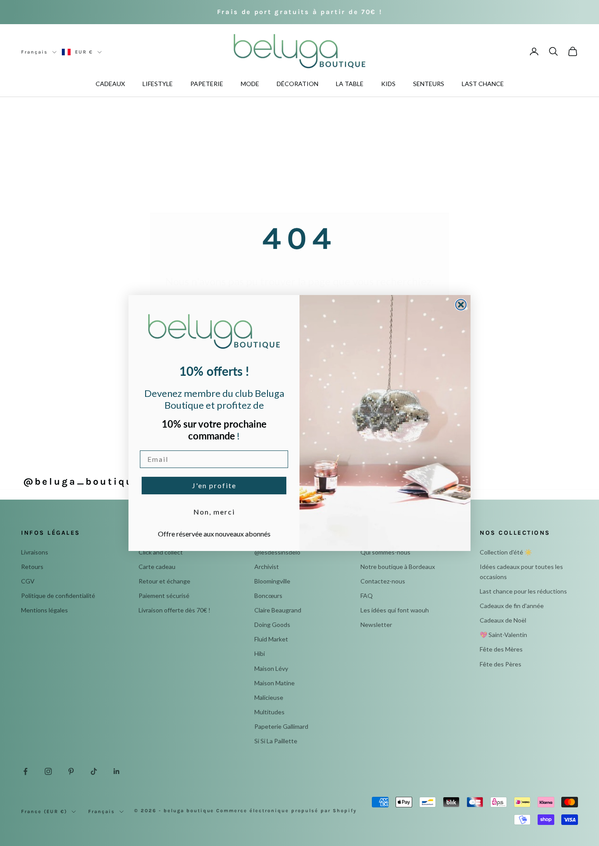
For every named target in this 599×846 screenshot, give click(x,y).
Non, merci (214, 512)
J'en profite (214, 485)
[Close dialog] (461, 304)
